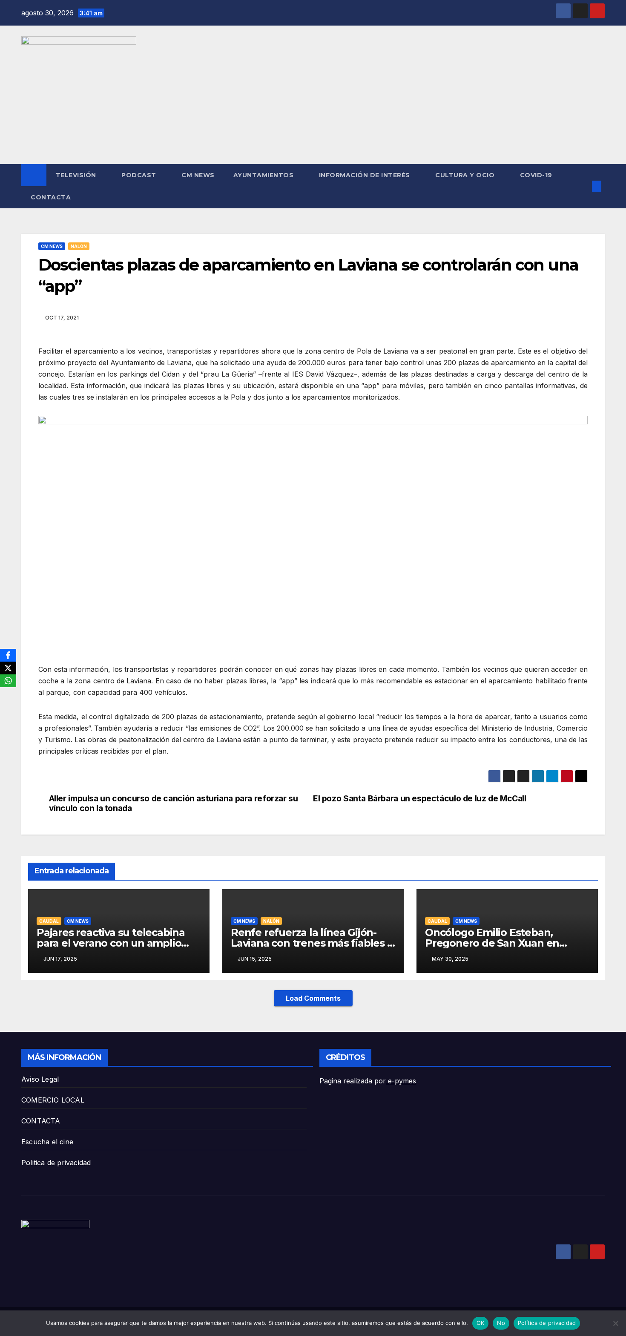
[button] (582, 186)
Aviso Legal (40, 1079)
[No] (615, 1323)
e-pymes (401, 1081)
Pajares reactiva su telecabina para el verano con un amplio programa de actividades (111, 943)
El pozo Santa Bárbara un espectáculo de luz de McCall (419, 798)
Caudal (49, 921)
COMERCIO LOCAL (52, 1100)
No (501, 1322)
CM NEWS (198, 175)
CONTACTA (51, 197)
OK (481, 1322)
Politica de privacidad (56, 1162)
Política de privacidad (547, 1322)
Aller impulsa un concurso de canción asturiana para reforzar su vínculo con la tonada (173, 803)
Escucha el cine (47, 1141)
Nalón (79, 246)
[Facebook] (8, 655)
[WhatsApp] (8, 680)
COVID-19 (536, 175)
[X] (8, 668)
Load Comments (313, 998)
